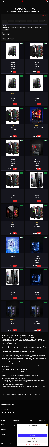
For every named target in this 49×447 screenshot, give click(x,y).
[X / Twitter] (13, 412)
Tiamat (36, 319)
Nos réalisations (16, 428)
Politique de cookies (28, 444)
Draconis (36, 190)
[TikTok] (11, 412)
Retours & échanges (28, 422)
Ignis (37, 287)
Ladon (12, 190)
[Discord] (2, 412)
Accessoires (3, 434)
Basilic (12, 93)
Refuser (33, 438)
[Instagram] (8, 412)
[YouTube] (5, 412)
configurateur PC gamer (6, 365)
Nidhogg (12, 287)
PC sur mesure (15, 422)
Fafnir (12, 157)
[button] (46, 425)
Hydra (36, 93)
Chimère (12, 125)
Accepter (32, 435)
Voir (14, 71)
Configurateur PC (16, 420)
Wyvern (36, 60)
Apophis (36, 222)
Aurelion (36, 254)
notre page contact (39, 365)
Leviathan (12, 319)
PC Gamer (3, 420)
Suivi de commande (28, 420)
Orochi (12, 222)
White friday (12, 254)
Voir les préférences (32, 441)
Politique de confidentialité (36, 444)
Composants (3, 429)
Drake (12, 60)
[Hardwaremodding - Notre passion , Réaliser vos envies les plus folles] (25, 1)
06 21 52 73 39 (5, 409)
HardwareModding (43, 421)
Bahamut (36, 157)
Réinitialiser (44, 15)
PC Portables (3, 426)
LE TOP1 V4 (36, 125)
